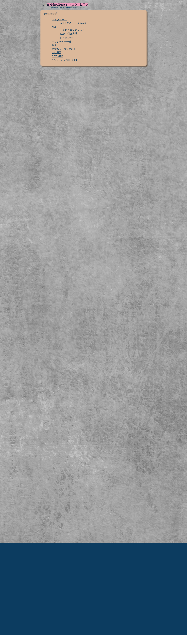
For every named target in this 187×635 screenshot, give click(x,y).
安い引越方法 (70, 33)
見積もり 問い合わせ (64, 48)
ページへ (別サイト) (64, 60)
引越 (54, 26)
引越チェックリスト (73, 29)
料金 (54, 45)
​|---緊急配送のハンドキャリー (73, 23)
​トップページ (59, 19)
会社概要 (56, 52)
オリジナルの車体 (62, 41)
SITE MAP (57, 56)
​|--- (60, 29)
